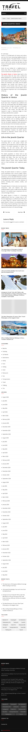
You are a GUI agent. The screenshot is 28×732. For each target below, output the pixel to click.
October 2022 (6, 556)
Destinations (6, 357)
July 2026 (5, 401)
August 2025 (6, 438)
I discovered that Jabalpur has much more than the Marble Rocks (12, 271)
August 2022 (6, 563)
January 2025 (6, 464)
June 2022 (5, 571)
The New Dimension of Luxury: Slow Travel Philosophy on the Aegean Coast (13, 317)
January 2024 (6, 504)
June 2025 (5, 445)
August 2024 (6, 482)
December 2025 (6, 426)
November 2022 (6, 552)
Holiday (4, 366)
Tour (4, 376)
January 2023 (6, 549)
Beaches (5, 348)
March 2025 (5, 456)
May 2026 (5, 408)
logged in (12, 222)
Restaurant (5, 372)
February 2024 (6, 501)
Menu (4, 13)
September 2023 (7, 519)
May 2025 (5, 449)
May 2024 (5, 489)
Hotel (4, 369)
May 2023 (5, 534)
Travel (4, 382)
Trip (4, 388)
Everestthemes (6, 730)
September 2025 (7, 434)
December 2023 (6, 508)
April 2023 (5, 538)
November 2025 (6, 430)
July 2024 (5, 486)
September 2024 (7, 478)
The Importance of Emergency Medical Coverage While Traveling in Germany (12, 250)
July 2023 (5, 526)
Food (4, 363)
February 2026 (6, 419)
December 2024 (6, 467)
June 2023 (5, 530)
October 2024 (6, 475)
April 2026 (5, 412)
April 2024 (5, 493)
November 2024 (6, 471)
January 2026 (6, 423)
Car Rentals (5, 354)
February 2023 (6, 545)
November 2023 (6, 512)
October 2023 (6, 515)
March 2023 (5, 541)
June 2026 (5, 404)
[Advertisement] (12, 643)
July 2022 (5, 567)
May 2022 (5, 575)
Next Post (20, 212)
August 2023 (6, 523)
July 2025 (5, 441)
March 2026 (5, 415)
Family (4, 360)
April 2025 (5, 452)
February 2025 (6, 460)
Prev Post (7, 212)
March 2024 (5, 497)
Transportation (6, 379)
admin (19, 47)
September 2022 (7, 560)
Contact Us (4, 724)
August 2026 (6, 397)
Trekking (5, 385)
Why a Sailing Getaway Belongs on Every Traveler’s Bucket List (12, 338)
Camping (5, 351)
